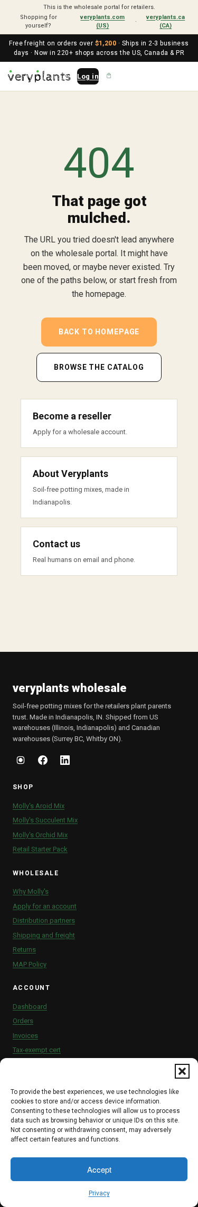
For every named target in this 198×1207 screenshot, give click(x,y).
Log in (88, 76)
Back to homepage (99, 332)
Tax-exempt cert (37, 1050)
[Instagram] (21, 761)
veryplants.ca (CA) (165, 22)
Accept (99, 1169)
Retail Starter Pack (40, 849)
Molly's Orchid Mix (40, 835)
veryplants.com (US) (102, 22)
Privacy (99, 1193)
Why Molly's (31, 891)
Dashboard (30, 1006)
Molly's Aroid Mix (38, 806)
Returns (24, 949)
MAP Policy (29, 964)
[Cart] (109, 76)
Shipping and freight (44, 935)
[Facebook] (43, 761)
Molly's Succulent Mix (45, 820)
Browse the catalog (99, 367)
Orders (23, 1021)
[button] (182, 1071)
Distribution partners (44, 920)
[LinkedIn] (65, 761)
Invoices (25, 1036)
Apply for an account (45, 906)
